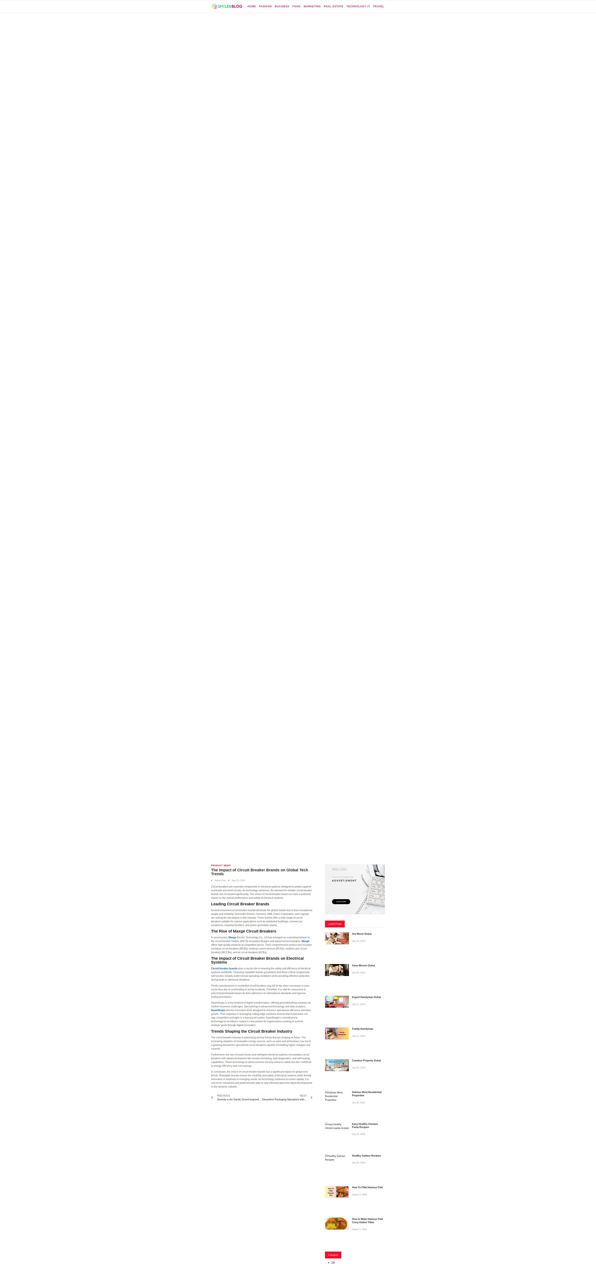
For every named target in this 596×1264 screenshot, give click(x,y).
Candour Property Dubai (366, 1060)
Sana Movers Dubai (363, 965)
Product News (221, 865)
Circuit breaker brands (224, 968)
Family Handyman (362, 1029)
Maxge (232, 937)
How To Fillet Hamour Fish (367, 1187)
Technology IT (358, 6)
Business (282, 6)
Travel (378, 6)
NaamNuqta (218, 1010)
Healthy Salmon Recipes (366, 1155)
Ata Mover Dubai (362, 934)
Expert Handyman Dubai (366, 997)
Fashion (265, 6)
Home (252, 6)
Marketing (312, 6)
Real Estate (333, 6)
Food (296, 6)
